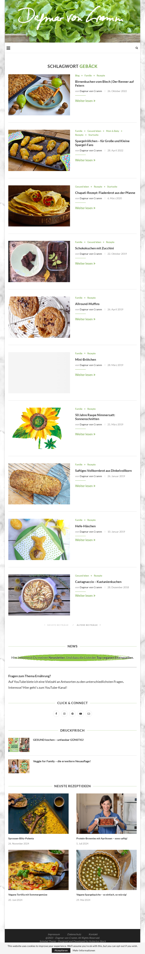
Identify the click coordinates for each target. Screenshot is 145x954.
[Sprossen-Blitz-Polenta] (38, 813)
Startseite (93, 135)
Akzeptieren (61, 950)
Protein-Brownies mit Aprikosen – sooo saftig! (101, 838)
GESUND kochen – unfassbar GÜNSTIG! (58, 739)
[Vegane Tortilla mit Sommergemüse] (38, 870)
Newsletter (57, 657)
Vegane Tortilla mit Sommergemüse (27, 894)
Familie (88, 75)
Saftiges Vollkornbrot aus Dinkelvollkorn (103, 470)
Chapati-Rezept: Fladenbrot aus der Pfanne (105, 193)
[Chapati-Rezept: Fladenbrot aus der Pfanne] (39, 206)
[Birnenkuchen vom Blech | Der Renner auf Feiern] (39, 95)
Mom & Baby (112, 131)
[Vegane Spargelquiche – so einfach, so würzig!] (106, 870)
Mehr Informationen (84, 950)
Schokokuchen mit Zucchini (94, 248)
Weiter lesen (84, 101)
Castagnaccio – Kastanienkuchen (98, 582)
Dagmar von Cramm (91, 91)
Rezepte (101, 75)
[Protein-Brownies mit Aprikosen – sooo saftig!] (106, 813)
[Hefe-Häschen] (39, 539)
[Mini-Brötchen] (39, 372)
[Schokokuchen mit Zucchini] (39, 261)
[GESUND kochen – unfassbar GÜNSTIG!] (19, 745)
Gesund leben (94, 131)
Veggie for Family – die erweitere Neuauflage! (62, 761)
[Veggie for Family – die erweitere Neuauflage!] (19, 766)
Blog (77, 75)
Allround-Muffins (87, 304)
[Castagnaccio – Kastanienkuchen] (39, 595)
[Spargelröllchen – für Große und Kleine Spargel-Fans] (39, 150)
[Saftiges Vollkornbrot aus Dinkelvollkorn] (39, 484)
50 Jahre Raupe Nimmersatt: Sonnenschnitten (95, 417)
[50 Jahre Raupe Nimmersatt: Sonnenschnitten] (39, 428)
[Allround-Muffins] (39, 317)
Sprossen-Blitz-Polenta (21, 838)
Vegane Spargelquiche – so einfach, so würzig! (101, 894)
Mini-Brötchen (85, 359)
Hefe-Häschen (85, 526)
